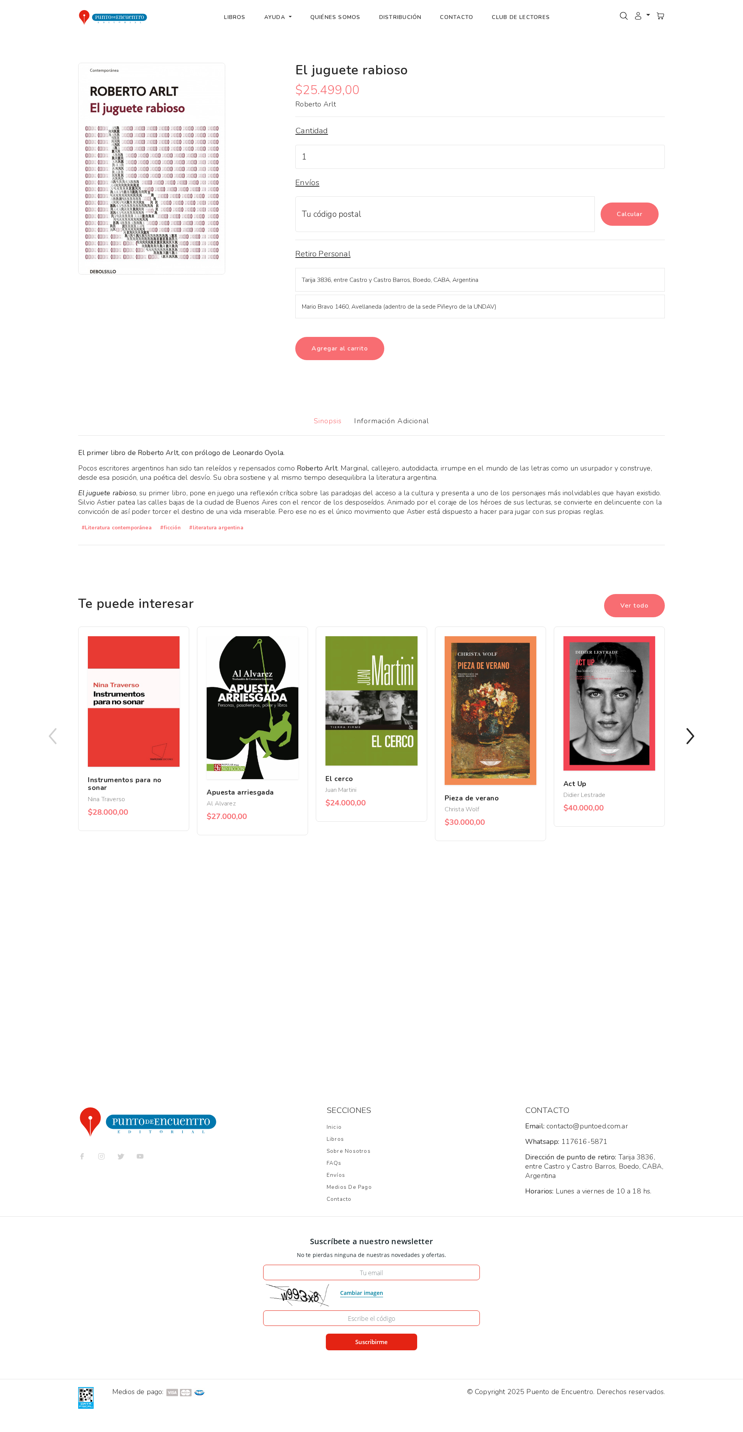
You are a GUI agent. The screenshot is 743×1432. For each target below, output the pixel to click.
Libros (234, 17)
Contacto (456, 17)
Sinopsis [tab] (328, 421)
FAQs (334, 1163)
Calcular (629, 214)
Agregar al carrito (340, 348)
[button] (642, 15)
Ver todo (634, 605)
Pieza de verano (472, 798)
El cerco (339, 778)
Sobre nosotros (349, 1151)
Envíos (336, 1175)
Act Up (575, 783)
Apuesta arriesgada (240, 792)
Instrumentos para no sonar (125, 783)
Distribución (400, 17)
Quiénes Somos (335, 17)
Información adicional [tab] (391, 421)
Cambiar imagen (361, 1292)
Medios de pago (349, 1187)
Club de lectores (521, 17)
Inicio (334, 1127)
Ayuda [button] (275, 17)
